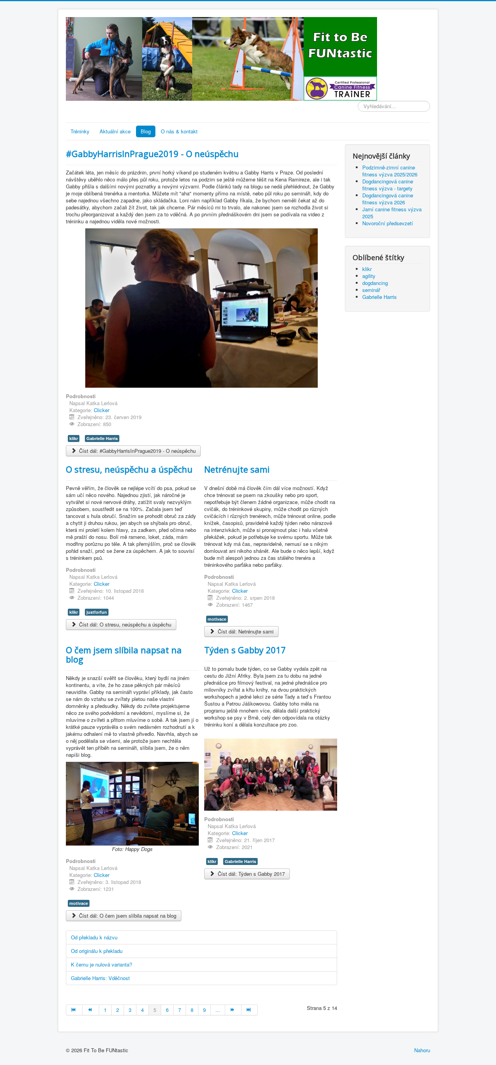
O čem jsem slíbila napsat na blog (124, 654)
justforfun (96, 612)
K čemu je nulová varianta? (101, 964)
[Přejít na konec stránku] (249, 1010)
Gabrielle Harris (102, 438)
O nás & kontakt (179, 131)
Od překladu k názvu (94, 937)
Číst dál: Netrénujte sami (245, 631)
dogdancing (375, 283)
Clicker (101, 410)
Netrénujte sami (237, 469)
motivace (217, 619)
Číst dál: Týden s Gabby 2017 (250, 873)
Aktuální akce (115, 131)
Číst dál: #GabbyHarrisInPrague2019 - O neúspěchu (137, 450)
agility (368, 276)
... (217, 1009)
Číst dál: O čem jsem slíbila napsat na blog (127, 915)
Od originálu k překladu (96, 951)
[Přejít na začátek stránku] (74, 1010)
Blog (146, 131)
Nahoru (422, 1050)
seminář (371, 289)
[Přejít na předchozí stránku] (91, 1010)
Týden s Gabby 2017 (245, 650)
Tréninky (80, 131)
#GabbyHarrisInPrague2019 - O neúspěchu (152, 153)
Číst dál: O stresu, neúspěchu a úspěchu (124, 624)
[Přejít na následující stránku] (233, 1010)
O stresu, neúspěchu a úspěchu (129, 469)
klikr (73, 438)
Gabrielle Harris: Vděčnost (100, 978)
